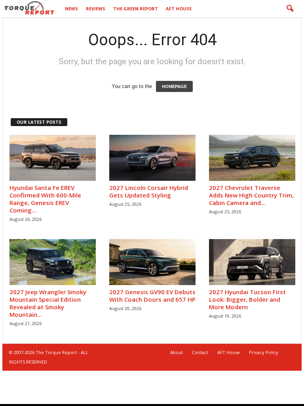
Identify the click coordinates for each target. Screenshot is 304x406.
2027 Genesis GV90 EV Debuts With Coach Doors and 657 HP (152, 295)
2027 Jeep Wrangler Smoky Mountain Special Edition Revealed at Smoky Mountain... (48, 303)
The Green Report (135, 8)
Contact (200, 352)
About (176, 352)
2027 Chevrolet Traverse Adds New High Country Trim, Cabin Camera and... (251, 195)
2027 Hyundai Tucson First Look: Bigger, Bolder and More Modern (247, 299)
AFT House (179, 8)
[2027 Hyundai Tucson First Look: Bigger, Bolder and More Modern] (252, 262)
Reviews (95, 8)
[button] (289, 8)
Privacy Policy (263, 352)
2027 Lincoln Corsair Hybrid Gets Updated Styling (148, 191)
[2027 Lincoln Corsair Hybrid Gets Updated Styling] (152, 158)
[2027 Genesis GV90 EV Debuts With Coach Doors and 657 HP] (152, 262)
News (71, 8)
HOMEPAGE (174, 86)
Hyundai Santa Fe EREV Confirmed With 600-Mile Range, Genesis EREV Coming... (45, 199)
